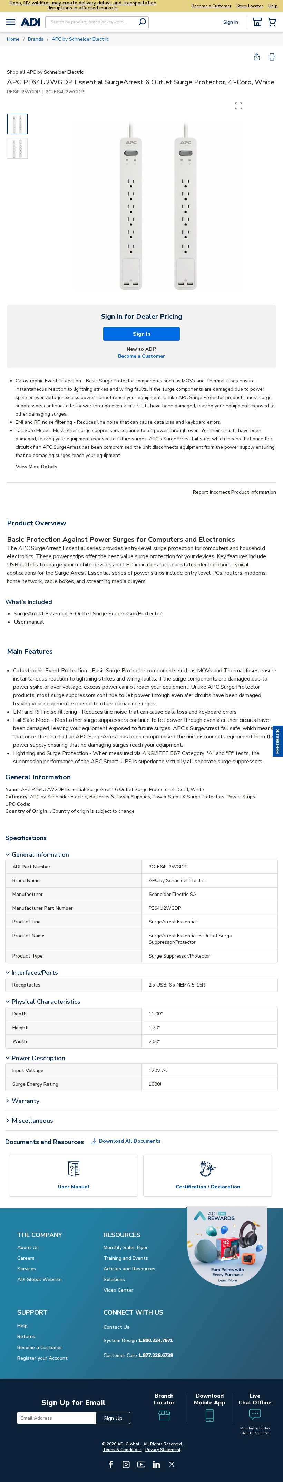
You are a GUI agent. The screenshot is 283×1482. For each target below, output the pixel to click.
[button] (278, 741)
